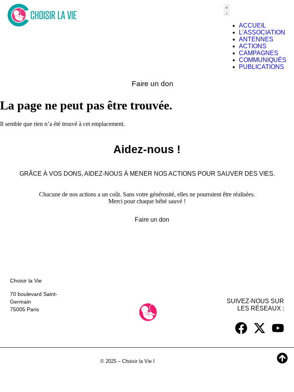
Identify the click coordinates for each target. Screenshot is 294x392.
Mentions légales (175, 361)
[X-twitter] (259, 328)
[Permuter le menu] (227, 10)
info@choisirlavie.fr (33, 330)
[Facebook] (241, 328)
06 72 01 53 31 (28, 323)
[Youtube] (278, 328)
